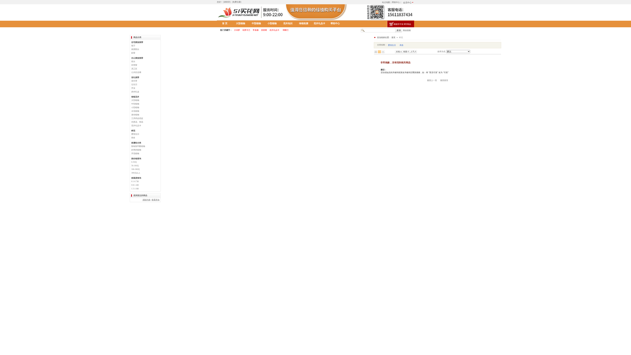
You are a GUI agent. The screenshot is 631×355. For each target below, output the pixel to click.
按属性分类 (136, 143)
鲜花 (133, 131)
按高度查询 (136, 178)
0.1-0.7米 (135, 181)
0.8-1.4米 (135, 185)
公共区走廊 (136, 72)
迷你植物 (135, 115)
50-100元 (135, 166)
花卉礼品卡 (319, 23)
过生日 (134, 84)
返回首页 (444, 80)
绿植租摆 (303, 23)
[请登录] (227, 2)
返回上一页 (432, 80)
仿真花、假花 (137, 122)
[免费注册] (236, 2)
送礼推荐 (135, 77)
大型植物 (240, 23)
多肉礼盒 (135, 92)
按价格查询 (136, 158)
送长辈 (134, 81)
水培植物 (135, 111)
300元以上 (135, 173)
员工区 (134, 69)
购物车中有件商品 (402, 24)
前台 (133, 61)
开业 (133, 88)
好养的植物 (136, 150)
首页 (393, 37)
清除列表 (146, 200)
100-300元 (135, 169)
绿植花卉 (135, 97)
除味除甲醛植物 (138, 146)
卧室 (133, 53)
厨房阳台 (135, 49)
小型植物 (272, 23)
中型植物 (256, 23)
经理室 (134, 65)
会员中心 (407, 2)
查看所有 (156, 200)
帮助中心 (396, 2)
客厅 (133, 46)
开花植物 (135, 153)
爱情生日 (392, 45)
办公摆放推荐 (137, 58)
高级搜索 (407, 30)
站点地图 (386, 2)
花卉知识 (287, 23)
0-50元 (134, 162)
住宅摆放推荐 (137, 42)
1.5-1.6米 (135, 189)
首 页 (224, 23)
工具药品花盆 (137, 118)
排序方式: (441, 51)
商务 (402, 45)
